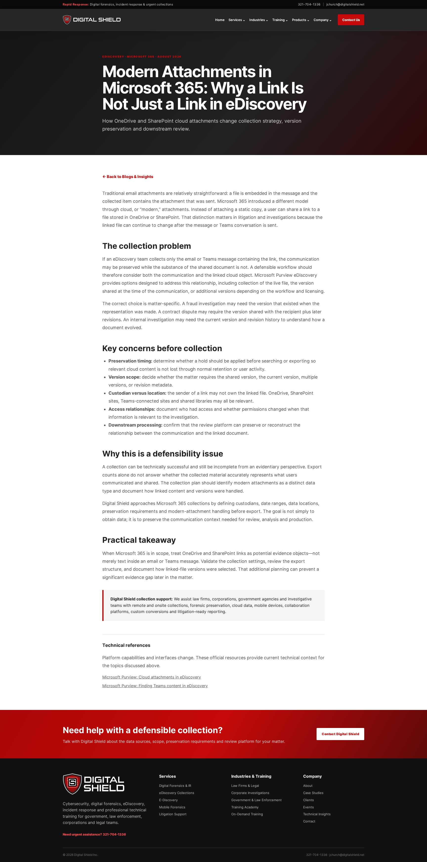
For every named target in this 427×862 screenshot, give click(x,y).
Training (280, 20)
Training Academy (244, 807)
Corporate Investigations (250, 793)
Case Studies (313, 793)
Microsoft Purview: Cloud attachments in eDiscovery (151, 677)
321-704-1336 (309, 4)
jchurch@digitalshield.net (345, 4)
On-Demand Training (247, 814)
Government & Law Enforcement (256, 800)
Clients (308, 800)
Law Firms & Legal (245, 786)
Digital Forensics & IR (175, 786)
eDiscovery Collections (176, 793)
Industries (258, 20)
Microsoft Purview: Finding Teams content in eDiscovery (155, 685)
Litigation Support (173, 814)
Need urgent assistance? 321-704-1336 (94, 834)
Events (308, 807)
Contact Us (351, 20)
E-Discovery (168, 800)
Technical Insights (317, 814)
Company (323, 20)
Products (301, 20)
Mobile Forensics (172, 807)
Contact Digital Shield (340, 734)
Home (220, 20)
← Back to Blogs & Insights (127, 176)
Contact (309, 821)
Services (237, 20)
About (308, 786)
